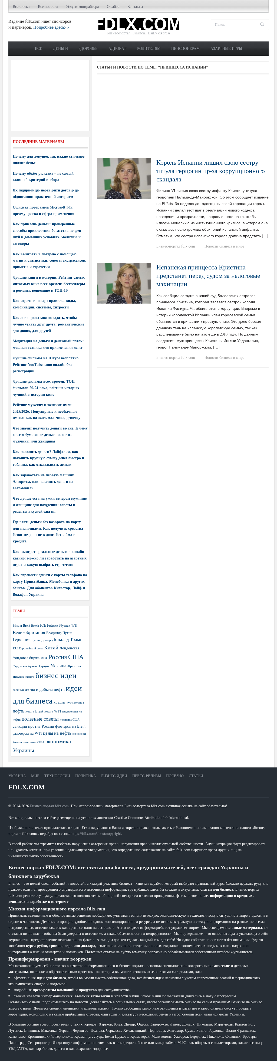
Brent (26, 625)
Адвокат (117, 48)
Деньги (60, 48)
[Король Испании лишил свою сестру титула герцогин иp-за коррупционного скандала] (124, 177)
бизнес (29, 677)
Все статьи (21, 6)
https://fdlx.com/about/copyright (96, 833)
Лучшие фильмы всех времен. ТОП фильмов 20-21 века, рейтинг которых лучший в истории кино (46, 387)
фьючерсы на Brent (70, 726)
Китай (51, 647)
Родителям (148, 48)
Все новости (48, 6)
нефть (18, 711)
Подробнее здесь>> (51, 27)
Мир (35, 775)
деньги (31, 689)
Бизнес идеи (114, 775)
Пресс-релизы (146, 775)
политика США (70, 719)
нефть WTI (52, 711)
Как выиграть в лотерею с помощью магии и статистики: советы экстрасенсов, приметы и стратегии (49, 260)
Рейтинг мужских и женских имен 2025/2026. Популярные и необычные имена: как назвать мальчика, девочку (46, 411)
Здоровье (88, 48)
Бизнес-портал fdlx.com (175, 246)
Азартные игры (226, 48)
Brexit (35, 625)
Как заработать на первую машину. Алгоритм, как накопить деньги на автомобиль (44, 481)
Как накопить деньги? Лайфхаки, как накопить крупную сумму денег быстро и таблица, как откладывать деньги (48, 458)
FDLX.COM (26, 787)
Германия (21, 639)
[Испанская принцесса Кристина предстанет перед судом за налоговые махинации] (124, 282)
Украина (58, 665)
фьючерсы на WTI (27, 733)
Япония (18, 676)
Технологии (57, 775)
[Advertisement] (183, 118)
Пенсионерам (185, 48)
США (76, 656)
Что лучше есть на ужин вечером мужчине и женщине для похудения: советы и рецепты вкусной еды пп (50, 504)
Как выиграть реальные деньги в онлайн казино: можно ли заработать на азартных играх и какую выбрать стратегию (50, 558)
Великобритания (29, 632)
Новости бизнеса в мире (224, 246)
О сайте (113, 6)
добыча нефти (52, 689)
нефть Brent (34, 711)
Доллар (46, 640)
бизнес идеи (56, 675)
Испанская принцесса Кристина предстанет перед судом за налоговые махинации (208, 275)
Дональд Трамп (67, 639)
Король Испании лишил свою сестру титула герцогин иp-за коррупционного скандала (210, 170)
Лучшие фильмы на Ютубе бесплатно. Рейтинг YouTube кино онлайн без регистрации (46, 364)
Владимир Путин (59, 632)
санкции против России (33, 726)
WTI (74, 625)
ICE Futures (49, 625)
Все (38, 48)
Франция (74, 666)
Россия (58, 657)
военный (18, 690)
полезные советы (40, 718)
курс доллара (75, 702)
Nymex (64, 625)
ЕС (15, 647)
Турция (44, 666)
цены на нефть (57, 733)
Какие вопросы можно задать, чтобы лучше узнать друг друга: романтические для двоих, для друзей (48, 324)
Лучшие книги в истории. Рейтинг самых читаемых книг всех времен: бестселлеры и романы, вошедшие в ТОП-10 (49, 283)
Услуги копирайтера (82, 6)
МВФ (44, 658)
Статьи (196, 775)
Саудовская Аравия (25, 666)
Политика (85, 775)
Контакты (135, 6)
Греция (35, 640)
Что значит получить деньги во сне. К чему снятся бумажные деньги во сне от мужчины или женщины (50, 434)
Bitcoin (17, 625)
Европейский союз (31, 648)
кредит (60, 702)
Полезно (175, 775)
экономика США (33, 742)
